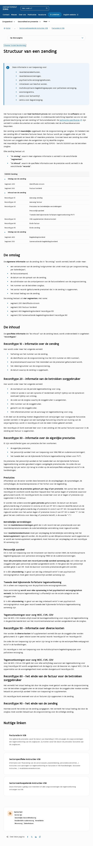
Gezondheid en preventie (28, 21)
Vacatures (42, 15)
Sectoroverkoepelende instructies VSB (33, 28)
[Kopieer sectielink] (22, 255)
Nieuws (14, 15)
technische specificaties (70, 120)
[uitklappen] (14, 21)
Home (8, 28)
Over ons (22, 15)
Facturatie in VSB (58, 28)
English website (70, 14)
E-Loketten (54, 14)
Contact (6, 15)
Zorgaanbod (7, 21)
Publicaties (32, 15)
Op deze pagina (16, 38)
